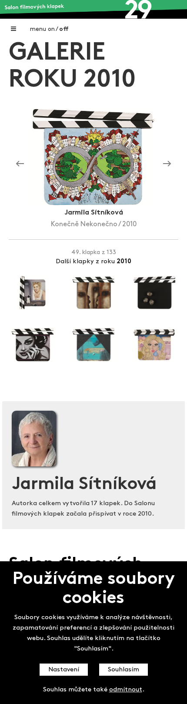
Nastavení (63, 670)
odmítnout (125, 690)
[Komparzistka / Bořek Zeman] (20, 163)
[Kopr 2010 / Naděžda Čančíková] (167, 163)
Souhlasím (123, 670)
